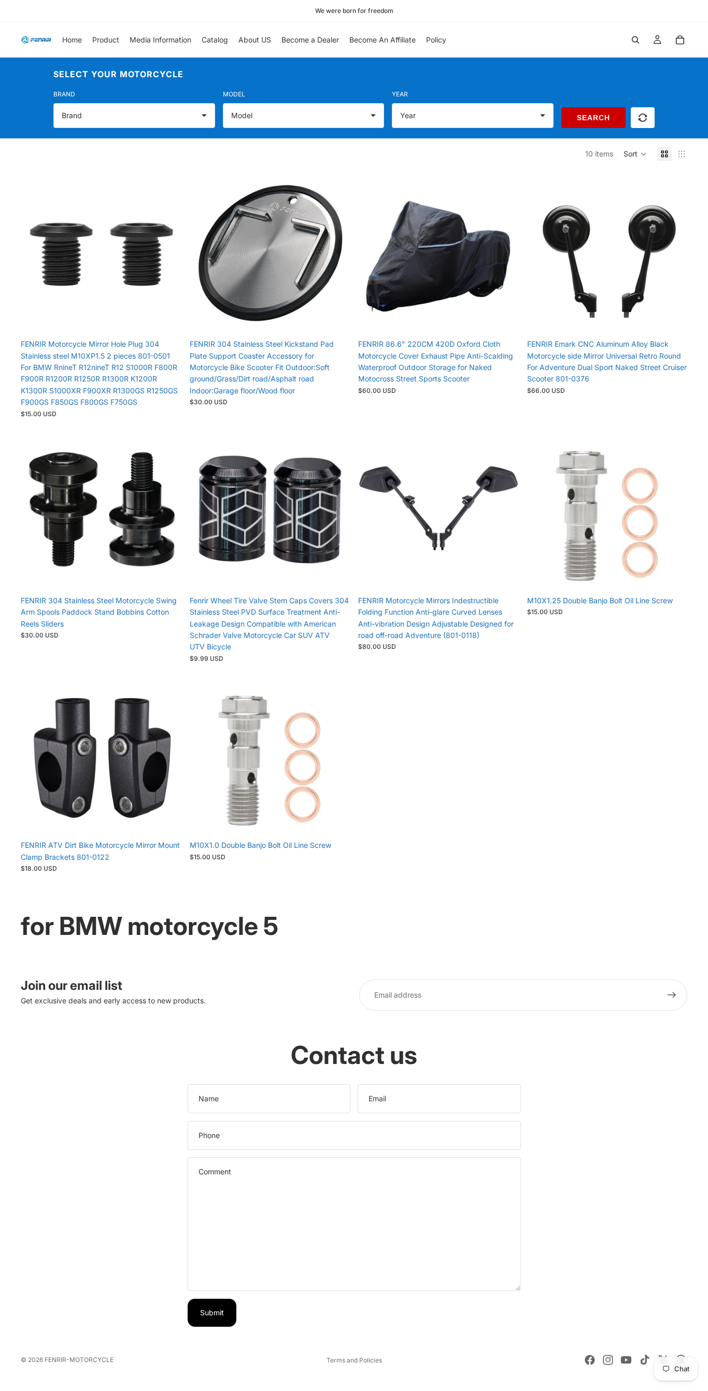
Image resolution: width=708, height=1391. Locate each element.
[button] (635, 154)
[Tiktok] (645, 1360)
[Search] (635, 40)
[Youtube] (626, 1360)
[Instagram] (608, 1360)
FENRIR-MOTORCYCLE (79, 1360)
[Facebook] (590, 1360)
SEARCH (593, 117)
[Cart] (680, 40)
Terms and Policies (354, 1360)
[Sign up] (672, 995)
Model (234, 94)
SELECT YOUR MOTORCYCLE (118, 74)
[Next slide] (165, 254)
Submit (212, 1312)
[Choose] (165, 574)
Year (400, 94)
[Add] (165, 318)
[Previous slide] (36, 254)
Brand (64, 94)
